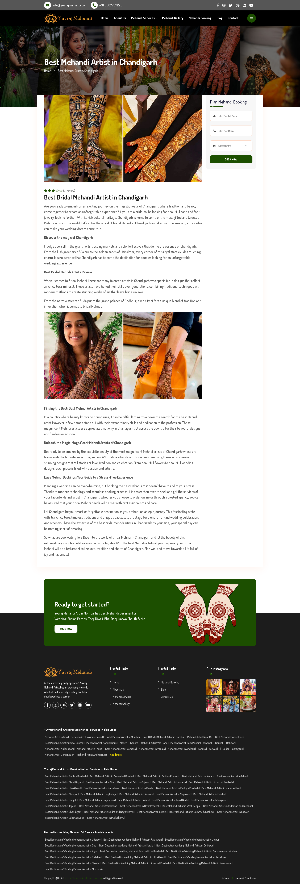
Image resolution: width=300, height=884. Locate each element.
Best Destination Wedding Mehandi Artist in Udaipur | (73, 839)
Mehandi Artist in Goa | (57, 737)
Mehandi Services (143, 18)
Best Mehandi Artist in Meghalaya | (99, 794)
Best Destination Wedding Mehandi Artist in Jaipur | (193, 839)
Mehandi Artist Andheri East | (93, 754)
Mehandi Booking (200, 18)
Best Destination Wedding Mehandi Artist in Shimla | (73, 863)
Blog (220, 18)
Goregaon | (238, 748)
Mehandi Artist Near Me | (200, 737)
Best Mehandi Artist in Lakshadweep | (65, 817)
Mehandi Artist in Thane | (90, 748)
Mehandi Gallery (172, 18)
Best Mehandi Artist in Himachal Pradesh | (211, 782)
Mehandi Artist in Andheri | (182, 748)
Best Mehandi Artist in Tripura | (61, 806)
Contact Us (167, 696)
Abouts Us (118, 689)
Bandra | (135, 743)
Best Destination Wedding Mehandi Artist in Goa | (71, 845)
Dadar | (227, 748)
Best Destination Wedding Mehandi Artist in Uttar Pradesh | (132, 851)
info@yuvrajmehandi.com (70, 5)
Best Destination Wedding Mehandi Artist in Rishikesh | (74, 857)
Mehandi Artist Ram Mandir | (185, 743)
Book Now (231, 159)
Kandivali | (208, 743)
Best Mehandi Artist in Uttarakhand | (99, 806)
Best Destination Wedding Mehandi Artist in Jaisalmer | (198, 857)
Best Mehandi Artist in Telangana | (209, 800)
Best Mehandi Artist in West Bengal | (182, 806)
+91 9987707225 (110, 5)
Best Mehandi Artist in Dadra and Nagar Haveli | (110, 812)
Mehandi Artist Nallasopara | (60, 748)
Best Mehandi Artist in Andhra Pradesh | (66, 776)
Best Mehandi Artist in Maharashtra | (221, 788)
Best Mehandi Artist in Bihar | (232, 776)
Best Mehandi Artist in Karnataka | (102, 788)
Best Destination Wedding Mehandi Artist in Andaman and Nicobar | (202, 851)
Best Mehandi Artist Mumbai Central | (65, 743)
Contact (233, 18)
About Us (120, 18)
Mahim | (124, 743)
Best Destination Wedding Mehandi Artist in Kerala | (127, 845)
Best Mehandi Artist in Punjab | (61, 800)
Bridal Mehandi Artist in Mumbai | (124, 737)
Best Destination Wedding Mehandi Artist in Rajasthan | (133, 839)
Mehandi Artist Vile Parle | (155, 743)
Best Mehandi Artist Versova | (121, 748)
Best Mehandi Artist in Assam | (199, 776)
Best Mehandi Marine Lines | (230, 737)
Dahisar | (231, 743)
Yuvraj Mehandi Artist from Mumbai (83, 878)
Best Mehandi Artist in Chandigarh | (64, 812)
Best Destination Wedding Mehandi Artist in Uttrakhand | (135, 857)
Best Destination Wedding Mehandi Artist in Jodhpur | (185, 845)
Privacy (226, 878)
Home (105, 18)
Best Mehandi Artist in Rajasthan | (98, 800)
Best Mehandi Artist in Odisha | (210, 794)
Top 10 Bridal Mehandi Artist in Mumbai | (164, 737)
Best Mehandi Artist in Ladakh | (234, 812)
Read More (116, 754)
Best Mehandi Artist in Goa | (101, 782)
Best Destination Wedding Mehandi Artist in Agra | (72, 851)
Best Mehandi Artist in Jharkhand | (63, 788)
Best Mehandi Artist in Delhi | (152, 812)
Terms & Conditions (245, 878)
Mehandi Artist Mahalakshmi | (102, 743)
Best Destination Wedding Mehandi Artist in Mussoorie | (75, 869)
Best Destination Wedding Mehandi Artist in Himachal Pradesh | (136, 863)
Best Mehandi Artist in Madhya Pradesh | (178, 788)
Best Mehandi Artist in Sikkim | (134, 800)
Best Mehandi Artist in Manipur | (62, 794)
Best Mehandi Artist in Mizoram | (137, 794)
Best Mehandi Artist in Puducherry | (106, 817)
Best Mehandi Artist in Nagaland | (174, 794)
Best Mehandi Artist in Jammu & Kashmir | (192, 812)
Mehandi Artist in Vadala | (152, 748)
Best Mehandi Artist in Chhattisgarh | (65, 782)
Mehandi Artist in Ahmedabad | (87, 737)
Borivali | (220, 743)
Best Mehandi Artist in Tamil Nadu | (171, 800)
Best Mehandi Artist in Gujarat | (134, 782)
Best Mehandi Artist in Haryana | (169, 782)
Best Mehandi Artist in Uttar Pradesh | (140, 806)
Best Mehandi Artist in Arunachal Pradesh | (113, 776)
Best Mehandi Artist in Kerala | (138, 788)
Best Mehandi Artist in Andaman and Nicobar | (228, 806)
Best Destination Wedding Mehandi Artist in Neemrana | (203, 863)
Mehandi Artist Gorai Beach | (60, 754)
